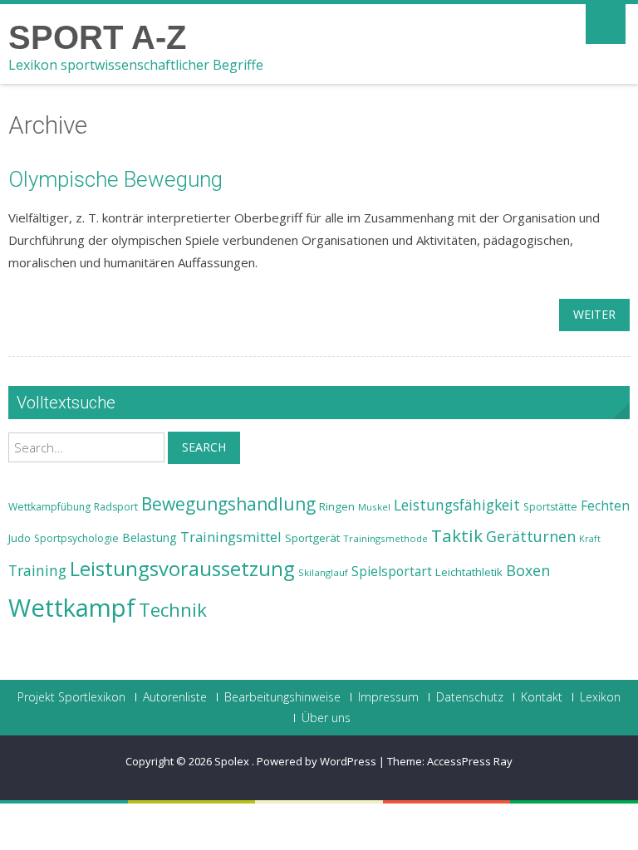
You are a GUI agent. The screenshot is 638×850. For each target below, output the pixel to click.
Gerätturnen (531, 536)
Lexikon (600, 697)
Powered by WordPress (316, 761)
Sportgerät (312, 537)
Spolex (233, 761)
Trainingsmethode (385, 538)
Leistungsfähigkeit (457, 505)
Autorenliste (175, 697)
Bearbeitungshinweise (282, 697)
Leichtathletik (469, 571)
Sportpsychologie (76, 538)
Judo (19, 537)
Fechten (605, 506)
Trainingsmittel (231, 536)
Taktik (457, 535)
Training (37, 570)
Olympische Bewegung (115, 179)
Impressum (388, 697)
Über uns (326, 718)
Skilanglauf (323, 572)
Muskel (374, 507)
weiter (594, 314)
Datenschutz (469, 697)
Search (204, 447)
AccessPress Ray (470, 761)
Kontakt (541, 697)
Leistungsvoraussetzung (182, 568)
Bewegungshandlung (228, 503)
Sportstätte (550, 507)
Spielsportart (391, 571)
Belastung (149, 537)
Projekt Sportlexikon (71, 697)
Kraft (590, 539)
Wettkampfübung (49, 507)
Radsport (116, 507)
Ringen (337, 506)
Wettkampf (71, 607)
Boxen (528, 570)
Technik (173, 610)
